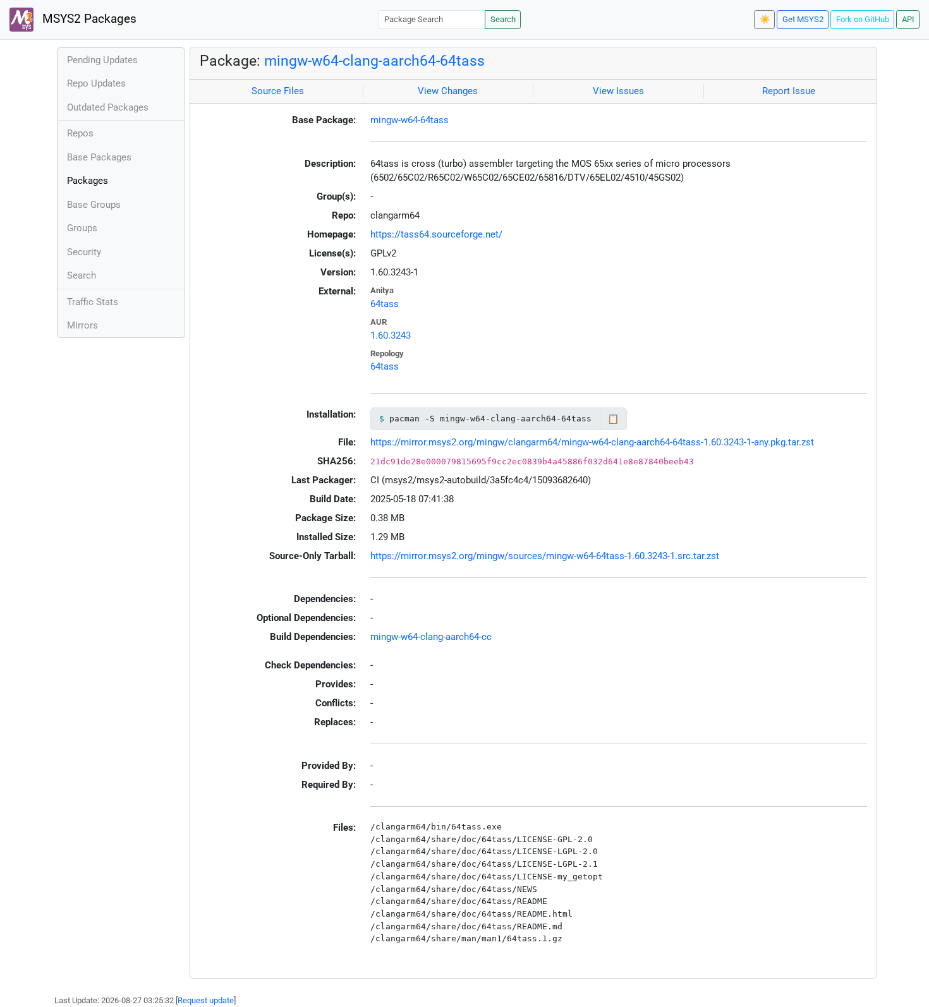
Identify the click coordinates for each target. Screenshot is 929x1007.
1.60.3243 (390, 335)
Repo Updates (96, 83)
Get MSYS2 (802, 19)
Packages (87, 180)
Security (84, 252)
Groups (82, 228)
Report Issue (788, 91)
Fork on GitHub (862, 19)
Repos (80, 133)
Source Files (278, 91)
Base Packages (99, 157)
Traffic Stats (92, 302)
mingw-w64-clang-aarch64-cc (431, 636)
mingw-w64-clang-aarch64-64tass (374, 60)
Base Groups (94, 204)
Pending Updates (102, 60)
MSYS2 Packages (88, 19)
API (908, 19)
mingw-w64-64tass (409, 120)
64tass (384, 304)
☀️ (765, 19)
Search (503, 19)
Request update (206, 1000)
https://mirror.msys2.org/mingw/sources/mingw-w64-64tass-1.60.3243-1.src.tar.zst (544, 556)
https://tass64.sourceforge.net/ (436, 234)
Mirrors (82, 325)
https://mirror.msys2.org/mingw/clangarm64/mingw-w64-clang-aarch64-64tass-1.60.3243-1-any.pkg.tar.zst (592, 442)
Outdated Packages (108, 107)
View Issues (618, 91)
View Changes (448, 91)
